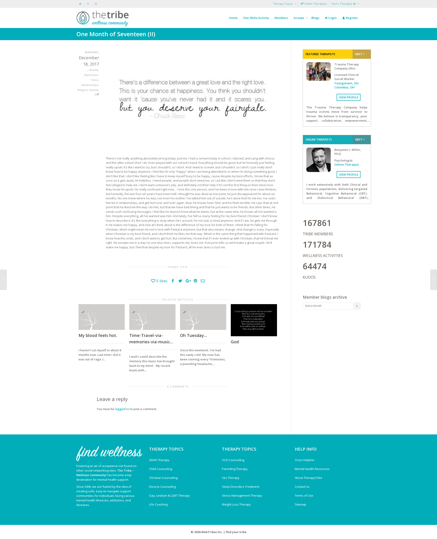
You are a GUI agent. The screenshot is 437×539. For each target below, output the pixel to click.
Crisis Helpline (304, 460)
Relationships (89, 85)
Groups (299, 18)
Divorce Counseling (162, 487)
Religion (82, 90)
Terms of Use (304, 495)
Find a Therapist (342, 4)
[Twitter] (80, 4)
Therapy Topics (283, 4)
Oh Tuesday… (193, 335)
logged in (122, 409)
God (235, 341)
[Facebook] (88, 4)
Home (233, 18)
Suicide (93, 90)
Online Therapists (315, 4)
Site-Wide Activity (256, 18)
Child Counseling (160, 469)
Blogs (315, 18)
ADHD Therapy (159, 460)
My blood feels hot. (98, 335)
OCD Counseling (233, 460)
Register (351, 18)
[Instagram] (95, 4)
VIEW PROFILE (348, 97)
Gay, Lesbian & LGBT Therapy (169, 495)
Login (332, 18)
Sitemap (300, 504)
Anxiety (93, 70)
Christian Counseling (163, 478)
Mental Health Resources (312, 469)
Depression (91, 75)
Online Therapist (346, 164)
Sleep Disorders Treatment (240, 487)
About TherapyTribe (308, 478)
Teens (94, 80)
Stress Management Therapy (242, 495)
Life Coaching (158, 504)
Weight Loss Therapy (236, 504)
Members (281, 18)
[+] (102, 317)
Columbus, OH (344, 87)
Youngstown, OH (346, 83)
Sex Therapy (230, 478)
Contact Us (302, 487)
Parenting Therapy (235, 469)
